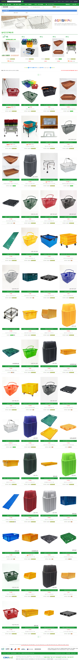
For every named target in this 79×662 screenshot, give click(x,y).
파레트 (27, 12)
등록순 (5, 70)
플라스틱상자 (16, 12)
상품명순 (17, 70)
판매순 (7, 70)
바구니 (3, 12)
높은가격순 (14, 70)
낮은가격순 (10, 70)
